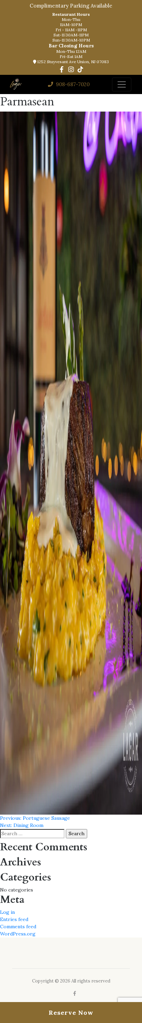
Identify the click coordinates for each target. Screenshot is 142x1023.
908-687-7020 (72, 84)
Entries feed (14, 919)
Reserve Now (71, 1012)
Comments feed (18, 926)
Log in (7, 912)
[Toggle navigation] (121, 84)
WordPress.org (18, 934)
